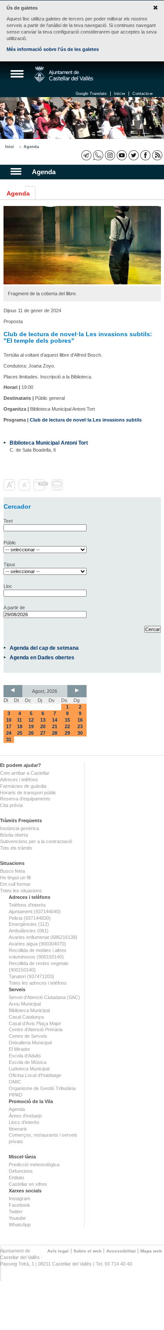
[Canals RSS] (157, 155)
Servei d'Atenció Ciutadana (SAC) (44, 997)
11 (19, 719)
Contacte (141, 93)
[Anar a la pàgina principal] (63, 74)
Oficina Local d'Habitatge (35, 1075)
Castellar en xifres (28, 1184)
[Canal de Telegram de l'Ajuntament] (86, 155)
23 (80, 726)
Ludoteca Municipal (29, 1068)
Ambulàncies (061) (29, 930)
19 (31, 726)
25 (19, 733)
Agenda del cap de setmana (44, 648)
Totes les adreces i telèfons (38, 983)
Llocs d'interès (24, 1122)
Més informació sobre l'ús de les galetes (53, 49)
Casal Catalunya (26, 1016)
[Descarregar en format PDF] (41, 489)
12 (31, 719)
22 (67, 726)
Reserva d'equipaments (25, 798)
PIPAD (15, 1094)
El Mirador (19, 1049)
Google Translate (91, 93)
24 (8, 733)
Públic (9, 542)
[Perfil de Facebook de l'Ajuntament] (145, 155)
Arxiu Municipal (25, 1003)
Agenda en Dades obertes (42, 657)
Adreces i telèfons (19, 779)
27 (42, 733)
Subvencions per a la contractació (36, 841)
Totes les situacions (21, 890)
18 (19, 726)
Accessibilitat (121, 1251)
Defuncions (21, 1171)
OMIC (15, 1081)
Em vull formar (15, 884)
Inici (118, 93)
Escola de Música (27, 1062)
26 (31, 733)
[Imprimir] (58, 489)
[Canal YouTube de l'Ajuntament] (122, 155)
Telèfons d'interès (27, 905)
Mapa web (151, 1251)
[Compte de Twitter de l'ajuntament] (134, 155)
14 (54, 719)
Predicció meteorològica (34, 1164)
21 (54, 726)
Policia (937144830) (30, 918)
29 (67, 733)
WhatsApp (20, 1224)
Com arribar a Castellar (24, 773)
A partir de (14, 607)
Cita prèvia (11, 805)
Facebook (19, 1205)
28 (54, 733)
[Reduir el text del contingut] (25, 489)
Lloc (7, 586)
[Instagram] (110, 155)
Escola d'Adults (25, 1055)
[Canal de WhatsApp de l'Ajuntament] (98, 155)
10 (8, 719)
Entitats (16, 1177)
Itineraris (18, 1128)
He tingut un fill (15, 877)
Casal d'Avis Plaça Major (35, 1023)
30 (80, 733)
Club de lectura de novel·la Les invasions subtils (86, 419)
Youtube (17, 1218)
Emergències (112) (29, 924)
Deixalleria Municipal (30, 1042)
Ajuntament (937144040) (35, 911)
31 (8, 739)
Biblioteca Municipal (29, 1010)
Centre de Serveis (28, 1036)
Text (8, 520)
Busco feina (12, 871)
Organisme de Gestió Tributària (42, 1088)
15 (67, 719)
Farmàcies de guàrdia (23, 786)
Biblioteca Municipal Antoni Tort (49, 443)
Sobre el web (87, 1251)
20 (42, 726)
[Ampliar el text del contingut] (10, 489)
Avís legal (58, 1251)
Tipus (9, 564)
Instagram (19, 1198)
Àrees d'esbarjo (25, 1115)
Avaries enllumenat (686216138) (43, 937)
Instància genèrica (19, 828)
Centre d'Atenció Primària (36, 1029)
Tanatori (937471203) (31, 976)
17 (8, 726)
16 (80, 719)
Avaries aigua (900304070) (37, 943)
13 (42, 719)
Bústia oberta (14, 834)
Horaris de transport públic (28, 792)
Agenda (31, 147)
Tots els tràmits (16, 848)
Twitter (16, 1211)
